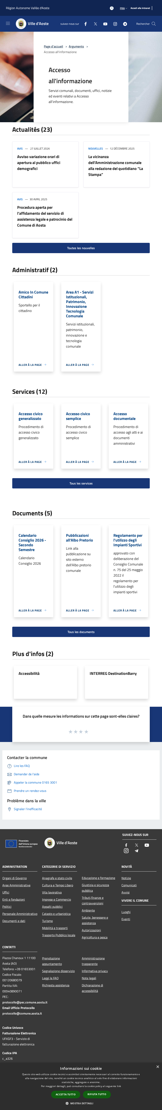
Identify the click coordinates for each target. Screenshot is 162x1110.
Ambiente (88, 910)
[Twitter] (94, 23)
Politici (6, 906)
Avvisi (126, 892)
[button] (81, 1103)
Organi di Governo (14, 878)
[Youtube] (104, 23)
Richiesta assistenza (55, 985)
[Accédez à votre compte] (111, 8)
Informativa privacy (95, 971)
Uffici (5, 892)
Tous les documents (81, 631)
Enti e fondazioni (13, 899)
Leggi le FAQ (50, 978)
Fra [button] (122, 8)
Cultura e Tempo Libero (57, 885)
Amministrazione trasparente (93, 961)
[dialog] (81, 1086)
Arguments (76, 46)
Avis (20, 148)
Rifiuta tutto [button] (97, 1094)
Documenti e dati (13, 920)
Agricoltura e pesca (94, 937)
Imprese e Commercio (56, 899)
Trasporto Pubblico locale (58, 935)
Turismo (47, 920)
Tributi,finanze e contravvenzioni (93, 900)
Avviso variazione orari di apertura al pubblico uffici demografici (38, 163)
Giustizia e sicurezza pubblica (95, 888)
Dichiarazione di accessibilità (92, 988)
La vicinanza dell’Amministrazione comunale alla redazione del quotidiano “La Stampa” (115, 165)
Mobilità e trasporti (55, 928)
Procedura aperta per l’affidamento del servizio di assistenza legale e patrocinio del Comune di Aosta (44, 216)
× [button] (157, 1066)
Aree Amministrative (16, 885)
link (119, 1086)
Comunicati (129, 885)
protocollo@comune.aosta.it (22, 1013)
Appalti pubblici (52, 906)
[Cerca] (153, 23)
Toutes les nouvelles (81, 248)
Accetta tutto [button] (66, 1094)
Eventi (126, 919)
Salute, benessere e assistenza (95, 920)
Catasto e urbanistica (56, 913)
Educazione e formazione (98, 877)
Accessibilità (29, 673)
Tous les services (81, 483)
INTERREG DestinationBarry (113, 673)
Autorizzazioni (91, 930)
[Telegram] (123, 23)
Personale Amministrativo (19, 913)
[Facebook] (84, 23)
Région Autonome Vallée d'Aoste (27, 8)
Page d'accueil (53, 46)
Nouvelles (95, 148)
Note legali (89, 978)
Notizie (126, 878)
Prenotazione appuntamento (52, 961)
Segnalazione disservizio (58, 971)
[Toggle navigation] (8, 23)
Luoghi (126, 912)
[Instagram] (114, 23)
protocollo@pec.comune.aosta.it (24, 1002)
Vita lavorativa (52, 892)
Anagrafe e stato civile (57, 878)
